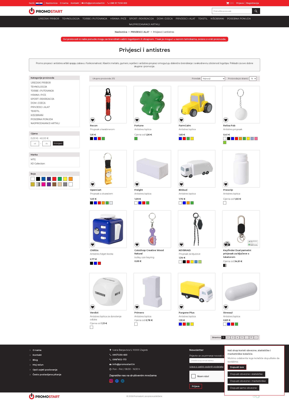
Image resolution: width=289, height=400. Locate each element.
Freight (138, 189)
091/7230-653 (119, 354)
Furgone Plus (186, 312)
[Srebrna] (38, 184)
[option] (91, 138)
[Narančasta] (71, 179)
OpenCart (95, 189)
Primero (139, 312)
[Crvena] (54, 179)
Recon (94, 125)
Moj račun (38, 364)
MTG (33, 159)
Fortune (139, 125)
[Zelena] (60, 179)
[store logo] (45, 11)
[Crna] (38, 179)
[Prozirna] (71, 184)
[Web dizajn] (256, 396)
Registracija (252, 3)
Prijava (240, 3)
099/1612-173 (119, 359)
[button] (92, 119)
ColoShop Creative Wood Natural (149, 252)
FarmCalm (185, 125)
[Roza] (43, 184)
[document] (254, 370)
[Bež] (60, 184)
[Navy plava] (49, 179)
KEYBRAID (185, 250)
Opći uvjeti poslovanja (45, 369)
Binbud (183, 189)
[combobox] (236, 11)
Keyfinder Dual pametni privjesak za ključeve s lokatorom (237, 253)
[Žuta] (65, 179)
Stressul (228, 312)
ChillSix (94, 250)
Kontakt (75, 3)
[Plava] (43, 179)
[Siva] (65, 184)
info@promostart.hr (123, 364)
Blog (35, 360)
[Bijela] (33, 179)
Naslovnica (51, 3)
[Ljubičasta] (49, 184)
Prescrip (228, 189)
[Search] (256, 11)
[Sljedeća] (256, 337)
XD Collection (38, 163)
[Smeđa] (54, 184)
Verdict (94, 312)
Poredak (196, 78)
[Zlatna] (33, 184)
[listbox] (108, 139)
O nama (64, 3)
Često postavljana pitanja (47, 374)
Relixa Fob (229, 125)
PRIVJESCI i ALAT (140, 32)
